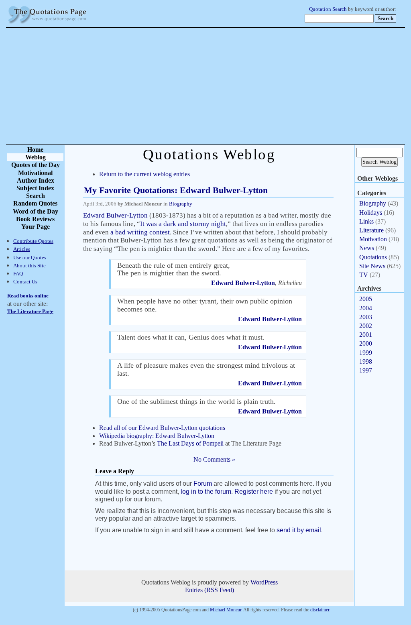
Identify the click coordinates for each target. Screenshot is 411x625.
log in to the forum (206, 491)
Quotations (373, 257)
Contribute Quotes (33, 241)
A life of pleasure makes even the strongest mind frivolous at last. (206, 369)
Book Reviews (35, 219)
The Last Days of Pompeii (190, 443)
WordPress (264, 582)
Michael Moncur (225, 610)
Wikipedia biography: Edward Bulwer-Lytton (156, 435)
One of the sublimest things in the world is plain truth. (196, 401)
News (366, 247)
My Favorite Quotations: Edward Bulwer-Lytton (176, 190)
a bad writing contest (140, 232)
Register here (253, 491)
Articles (21, 249)
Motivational (35, 172)
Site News (372, 266)
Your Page (35, 226)
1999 (365, 352)
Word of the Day (35, 211)
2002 (365, 325)
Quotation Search (328, 9)
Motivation (373, 239)
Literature (371, 230)
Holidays (370, 212)
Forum (202, 483)
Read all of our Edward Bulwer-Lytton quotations (162, 427)
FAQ (18, 274)
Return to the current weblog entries (144, 174)
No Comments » (214, 459)
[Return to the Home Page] (47, 23)
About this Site (29, 266)
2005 (365, 298)
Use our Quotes (29, 257)
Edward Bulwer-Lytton (115, 215)
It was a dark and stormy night (183, 224)
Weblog (35, 157)
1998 (365, 361)
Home (35, 149)
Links (366, 221)
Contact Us (25, 282)
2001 (365, 334)
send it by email (299, 530)
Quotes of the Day (35, 164)
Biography (180, 204)
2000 (365, 343)
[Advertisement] (233, 86)
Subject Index (35, 188)
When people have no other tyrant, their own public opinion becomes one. (204, 305)
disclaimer (319, 610)
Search (35, 195)
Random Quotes (35, 203)
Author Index (35, 180)
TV (363, 274)
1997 (365, 370)
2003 (365, 317)
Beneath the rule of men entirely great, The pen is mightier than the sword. (173, 269)
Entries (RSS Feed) (209, 589)
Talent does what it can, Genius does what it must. (191, 337)
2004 (365, 308)
